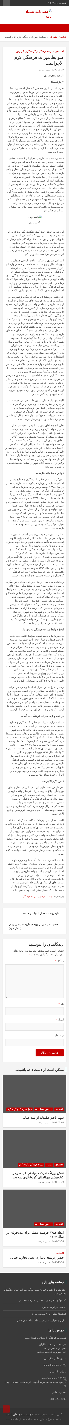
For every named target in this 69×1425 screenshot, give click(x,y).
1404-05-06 (58, 1122)
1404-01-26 (58, 1241)
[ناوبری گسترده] (62, 28)
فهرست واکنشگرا (6, 3)
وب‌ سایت (58, 1035)
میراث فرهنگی (30, 896)
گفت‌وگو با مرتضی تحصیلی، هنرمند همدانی (42, 1300)
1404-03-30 (58, 1182)
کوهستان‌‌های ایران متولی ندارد (49, 1313)
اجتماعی (59, 51)
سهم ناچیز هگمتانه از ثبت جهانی (43, 1117)
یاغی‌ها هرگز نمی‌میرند (53, 1307)
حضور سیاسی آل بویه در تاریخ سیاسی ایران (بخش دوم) (33, 926)
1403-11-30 (58, 1262)
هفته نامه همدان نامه (19, 1414)
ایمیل (60, 1019)
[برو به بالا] (6, 1409)
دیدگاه (59, 961)
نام (61, 1004)
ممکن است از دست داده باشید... (39, 1070)
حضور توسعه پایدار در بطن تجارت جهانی (37, 1257)
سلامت (49, 1164)
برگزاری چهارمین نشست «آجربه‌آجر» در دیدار (41, 1320)
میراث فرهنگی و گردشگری (39, 51)
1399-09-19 (58, 69)
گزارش (20, 51)
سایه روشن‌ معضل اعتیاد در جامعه (41, 913)
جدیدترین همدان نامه (43, 1109)
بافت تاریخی (45, 896)
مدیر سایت (44, 69)
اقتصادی (59, 1109)
